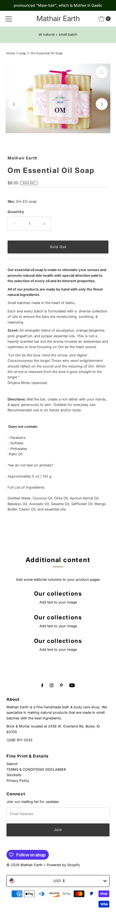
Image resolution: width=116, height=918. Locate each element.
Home (10, 53)
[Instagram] (51, 685)
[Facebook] (42, 685)
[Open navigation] (8, 18)
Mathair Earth (58, 18)
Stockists (13, 775)
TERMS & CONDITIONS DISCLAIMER (36, 769)
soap (22, 53)
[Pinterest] (61, 685)
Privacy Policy (17, 781)
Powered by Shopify (63, 865)
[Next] (102, 104)
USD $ (59, 881)
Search (12, 764)
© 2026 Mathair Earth (24, 865)
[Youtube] (72, 685)
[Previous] (14, 104)
